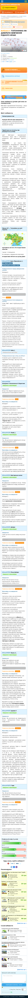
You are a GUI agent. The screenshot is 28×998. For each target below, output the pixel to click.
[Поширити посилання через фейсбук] (14, 867)
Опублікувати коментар (14, 984)
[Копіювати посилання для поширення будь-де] (12, 867)
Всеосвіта (3, 16)
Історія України (22, 16)
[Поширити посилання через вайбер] (16, 867)
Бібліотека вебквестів (12, 16)
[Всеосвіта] (2, 1)
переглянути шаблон (14, 229)
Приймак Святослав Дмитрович (15, 22)
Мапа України (10, 59)
